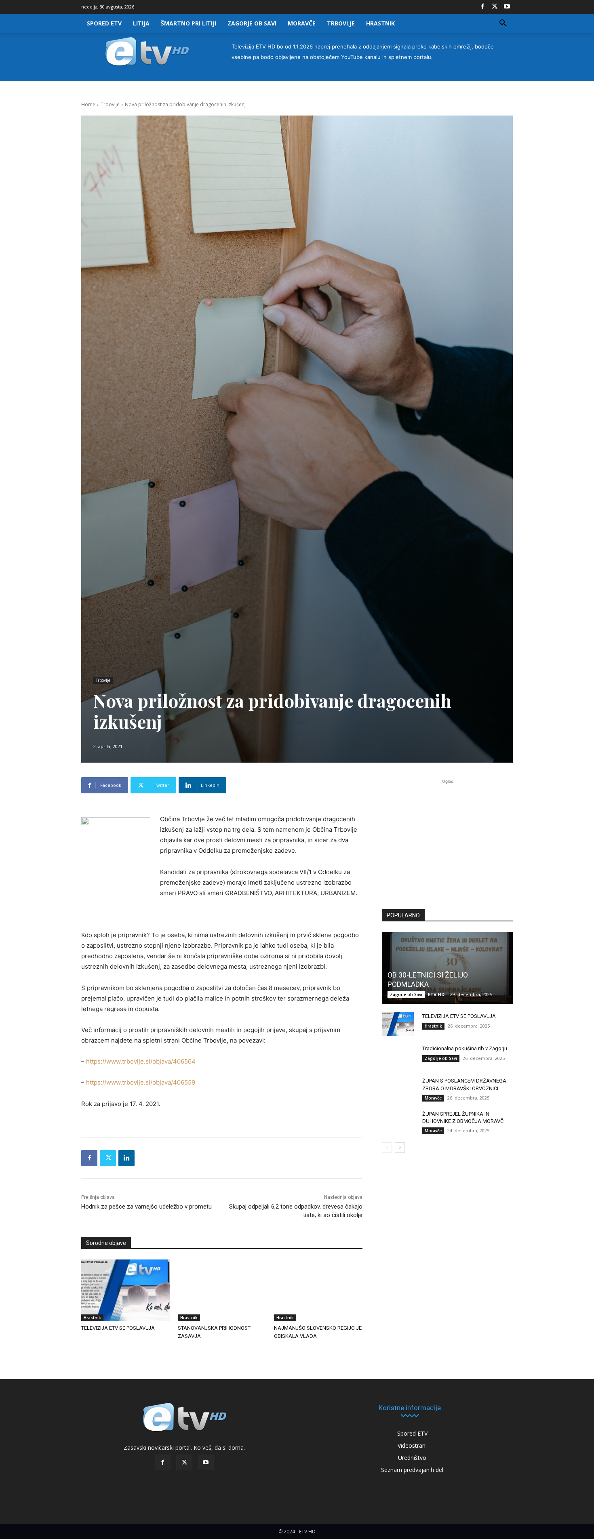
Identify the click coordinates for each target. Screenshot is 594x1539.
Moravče (433, 1098)
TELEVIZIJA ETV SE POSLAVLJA (118, 1328)
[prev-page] (387, 1147)
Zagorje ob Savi (406, 994)
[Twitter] (495, 7)
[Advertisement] (447, 839)
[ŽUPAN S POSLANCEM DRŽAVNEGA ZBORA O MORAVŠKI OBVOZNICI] (398, 1088)
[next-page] (400, 1147)
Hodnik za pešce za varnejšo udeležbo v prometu (146, 1206)
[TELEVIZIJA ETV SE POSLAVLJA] (125, 1290)
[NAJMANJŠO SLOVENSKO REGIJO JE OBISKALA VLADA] (318, 1290)
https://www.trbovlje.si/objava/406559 (140, 1082)
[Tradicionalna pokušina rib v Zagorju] (398, 1056)
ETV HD (436, 994)
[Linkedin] (126, 1158)
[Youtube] (507, 7)
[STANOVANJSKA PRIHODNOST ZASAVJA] (222, 1290)
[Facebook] (482, 7)
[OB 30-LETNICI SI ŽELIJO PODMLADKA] (447, 968)
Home (88, 104)
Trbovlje (110, 104)
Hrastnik (92, 1317)
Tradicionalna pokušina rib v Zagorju (464, 1048)
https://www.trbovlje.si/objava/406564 (141, 1061)
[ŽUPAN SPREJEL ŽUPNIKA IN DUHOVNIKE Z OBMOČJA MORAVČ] (398, 1122)
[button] (503, 23)
